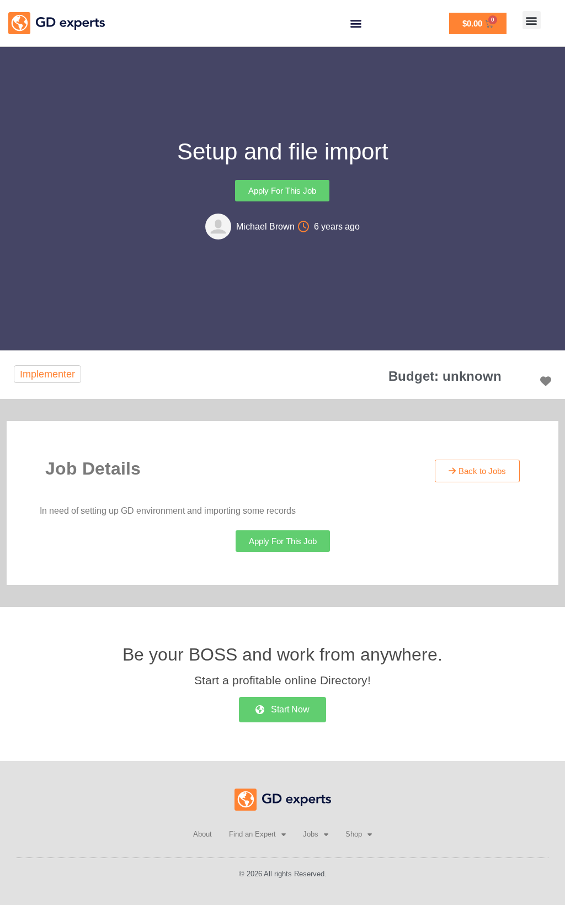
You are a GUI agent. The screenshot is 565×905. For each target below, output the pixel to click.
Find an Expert (252, 834)
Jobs (310, 834)
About (202, 834)
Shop (353, 834)
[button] (356, 23)
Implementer (47, 374)
